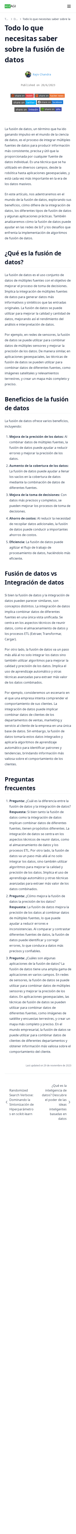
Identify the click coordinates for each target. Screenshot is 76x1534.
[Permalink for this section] (26, 262)
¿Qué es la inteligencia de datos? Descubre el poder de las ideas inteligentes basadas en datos (54, 1102)
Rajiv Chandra (42, 74)
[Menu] (69, 6)
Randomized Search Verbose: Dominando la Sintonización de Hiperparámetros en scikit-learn (21, 1102)
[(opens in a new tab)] (22, 96)
